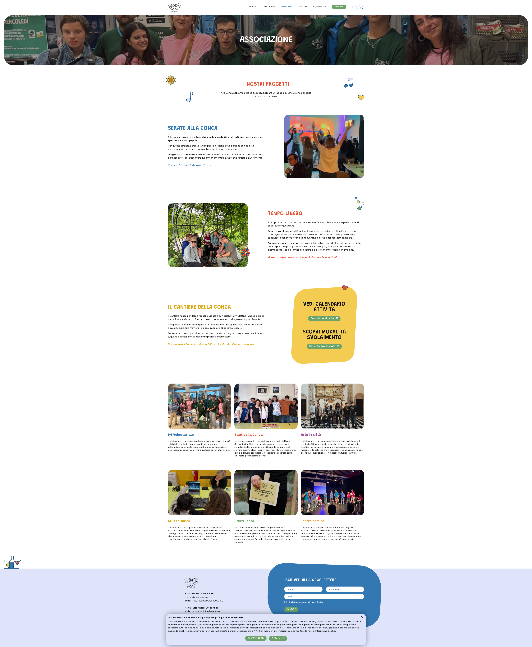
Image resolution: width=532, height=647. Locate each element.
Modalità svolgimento (322, 346)
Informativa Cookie (325, 631)
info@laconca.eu (212, 611)
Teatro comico (319, 521)
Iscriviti (291, 609)
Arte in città (319, 435)
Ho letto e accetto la (306, 602)
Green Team (252, 521)
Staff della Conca (252, 435)
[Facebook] (355, 7)
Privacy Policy (316, 602)
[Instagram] (361, 7)
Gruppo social (186, 521)
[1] (362, 617)
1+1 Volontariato (186, 435)
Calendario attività (323, 318)
